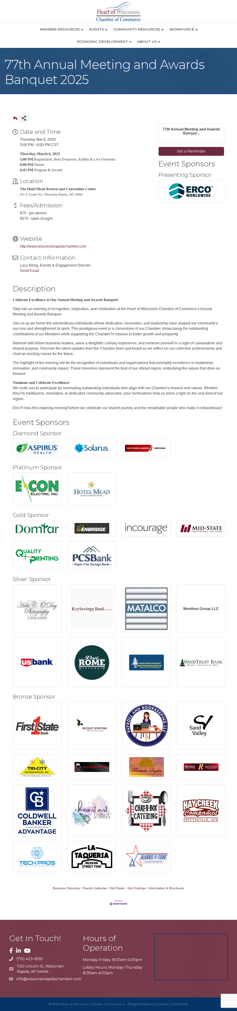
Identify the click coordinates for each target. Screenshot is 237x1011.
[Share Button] (24, 118)
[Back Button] (15, 119)
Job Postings (136, 888)
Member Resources (60, 29)
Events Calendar (95, 888)
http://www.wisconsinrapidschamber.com (53, 246)
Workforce (181, 29)
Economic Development (102, 41)
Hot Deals (117, 888)
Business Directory (66, 888)
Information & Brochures (166, 888)
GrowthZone (178, 1004)
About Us (147, 41)
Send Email (29, 271)
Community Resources (136, 29)
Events (96, 29)
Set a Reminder (191, 151)
